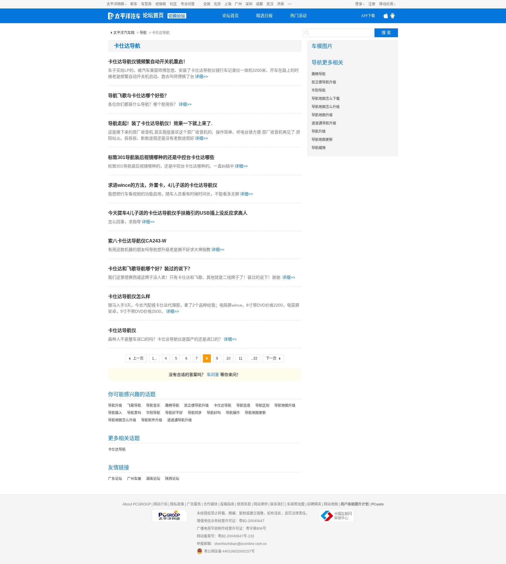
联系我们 (277, 504)
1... (154, 358)
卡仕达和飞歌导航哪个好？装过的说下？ (150, 268)
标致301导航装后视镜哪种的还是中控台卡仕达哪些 (161, 157)
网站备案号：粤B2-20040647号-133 (225, 536)
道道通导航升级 (179, 420)
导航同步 (195, 413)
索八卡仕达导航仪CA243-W (137, 240)
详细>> (201, 76)
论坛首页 (153, 15)
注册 (371, 4)
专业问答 (188, 4)
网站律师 (261, 504)
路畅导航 (172, 406)
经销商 (160, 4)
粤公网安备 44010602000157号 (229, 551)
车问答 (213, 374)
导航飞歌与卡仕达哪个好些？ (138, 95)
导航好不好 (174, 413)
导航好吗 (214, 413)
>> (290, 4)
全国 (206, 4)
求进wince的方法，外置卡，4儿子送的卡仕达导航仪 (162, 185)
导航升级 (115, 406)
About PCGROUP (137, 504)
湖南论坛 (153, 479)
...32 (254, 358)
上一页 (138, 358)
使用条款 (244, 504)
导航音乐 (153, 406)
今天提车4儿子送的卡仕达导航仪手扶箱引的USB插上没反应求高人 (177, 213)
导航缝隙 (319, 148)
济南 (280, 4)
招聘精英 (314, 504)
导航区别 (262, 406)
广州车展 (134, 479)
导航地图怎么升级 (122, 420)
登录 (358, 4)
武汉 (269, 4)
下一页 (271, 358)
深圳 (248, 4)
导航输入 (115, 413)
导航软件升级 (151, 420)
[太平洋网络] (169, 513)
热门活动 (298, 15)
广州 (238, 4)
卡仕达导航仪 (122, 330)
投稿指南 (227, 504)
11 (240, 358)
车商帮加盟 (296, 504)
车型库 (146, 4)
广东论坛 (115, 479)
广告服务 (194, 504)
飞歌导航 (134, 406)
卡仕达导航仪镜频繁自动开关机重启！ (148, 61)
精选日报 (264, 15)
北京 (217, 4)
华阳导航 (153, 413)
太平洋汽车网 (123, 33)
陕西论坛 (172, 479)
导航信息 (243, 406)
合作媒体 (211, 504)
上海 (227, 4)
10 (228, 358)
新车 (133, 4)
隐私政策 (177, 504)
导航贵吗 (134, 413)
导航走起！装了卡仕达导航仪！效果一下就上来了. (160, 123)
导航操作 (233, 413)
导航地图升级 (284, 406)
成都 (259, 4)
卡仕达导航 (222, 406)
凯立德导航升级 (196, 406)
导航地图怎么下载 (326, 99)
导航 (143, 33)
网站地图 (331, 504)
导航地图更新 (255, 413)
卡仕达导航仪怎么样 (129, 296)
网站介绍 (160, 504)
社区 (173, 4)
